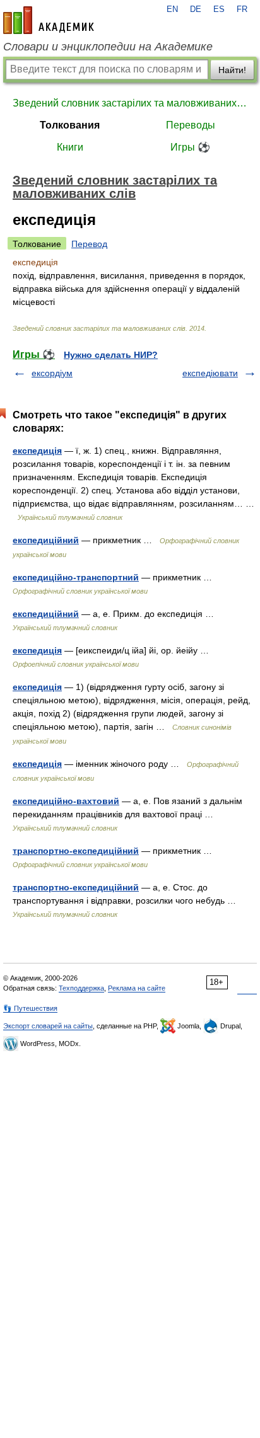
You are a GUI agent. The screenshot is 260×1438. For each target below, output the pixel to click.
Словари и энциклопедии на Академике (108, 46)
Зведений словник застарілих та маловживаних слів (130, 103)
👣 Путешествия (30, 1008)
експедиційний (46, 540)
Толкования (70, 125)
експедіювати (210, 373)
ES (219, 9)
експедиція (37, 451)
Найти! (232, 70)
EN (172, 9)
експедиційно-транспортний (76, 577)
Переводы (190, 125)
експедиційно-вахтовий (66, 801)
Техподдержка (81, 988)
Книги (70, 147)
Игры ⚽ (190, 147)
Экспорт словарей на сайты (48, 1026)
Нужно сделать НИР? (111, 355)
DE (195, 9)
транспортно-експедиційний (76, 851)
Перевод (89, 244)
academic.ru (48, 20)
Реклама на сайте (136, 988)
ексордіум (52, 373)
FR (242, 9)
